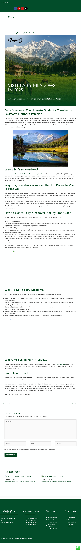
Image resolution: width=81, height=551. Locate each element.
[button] (73, 17)
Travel (19, 33)
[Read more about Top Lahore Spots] (18, 476)
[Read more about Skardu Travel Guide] (52, 476)
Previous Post (7, 404)
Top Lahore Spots (11, 479)
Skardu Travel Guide (50, 479)
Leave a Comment (10, 33)
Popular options (60, 364)
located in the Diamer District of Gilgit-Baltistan (30, 174)
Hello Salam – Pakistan (12, 539)
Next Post (75, 404)
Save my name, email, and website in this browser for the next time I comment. (31, 450)
